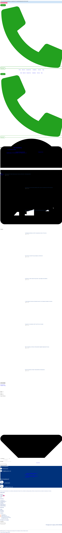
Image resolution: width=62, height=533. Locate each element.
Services (39, 69)
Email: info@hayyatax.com (22, 152)
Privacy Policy (38, 462)
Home (20, 69)
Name (1, 391)
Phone (1, 394)
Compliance (34, 69)
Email (1, 521)
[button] (29, 70)
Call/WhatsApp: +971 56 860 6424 (12, 152)
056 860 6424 (5, 468)
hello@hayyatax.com (6, 471)
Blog (43, 69)
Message (1, 461)
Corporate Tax (28, 69)
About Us (23, 69)
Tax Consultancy (17, 147)
